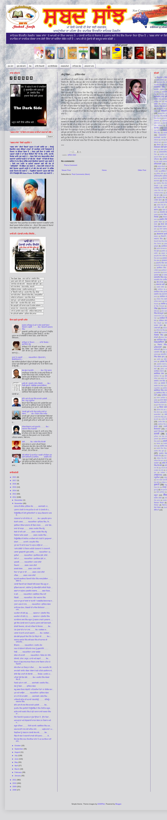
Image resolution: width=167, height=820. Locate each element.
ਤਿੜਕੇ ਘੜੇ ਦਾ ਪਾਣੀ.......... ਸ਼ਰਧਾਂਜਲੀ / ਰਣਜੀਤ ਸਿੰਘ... (32, 683)
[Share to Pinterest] (80, 152)
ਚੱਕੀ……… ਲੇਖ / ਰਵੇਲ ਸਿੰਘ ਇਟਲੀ (33, 442)
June (17, 759)
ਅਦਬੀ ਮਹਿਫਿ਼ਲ (160, 80)
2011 (14, 780)
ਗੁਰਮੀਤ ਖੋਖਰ (159, 265)
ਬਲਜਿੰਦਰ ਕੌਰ (157, 376)
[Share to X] (75, 152)
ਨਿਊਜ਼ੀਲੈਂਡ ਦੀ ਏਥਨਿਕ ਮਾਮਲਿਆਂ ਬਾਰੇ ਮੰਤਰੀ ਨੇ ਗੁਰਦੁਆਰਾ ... (34, 539)
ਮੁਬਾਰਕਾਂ (156, 438)
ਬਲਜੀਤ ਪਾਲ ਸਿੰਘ (159, 381)
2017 (14, 480)
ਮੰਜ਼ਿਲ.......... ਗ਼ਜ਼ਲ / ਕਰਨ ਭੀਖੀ (24, 575)
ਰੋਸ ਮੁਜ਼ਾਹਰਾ (164, 489)
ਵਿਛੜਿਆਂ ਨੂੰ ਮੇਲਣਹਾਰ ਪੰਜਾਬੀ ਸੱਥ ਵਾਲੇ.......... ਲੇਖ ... (31, 733)
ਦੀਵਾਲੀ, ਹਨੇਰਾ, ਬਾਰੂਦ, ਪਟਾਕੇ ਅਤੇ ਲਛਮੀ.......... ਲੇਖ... (32, 659)
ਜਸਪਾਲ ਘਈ (160, 284)
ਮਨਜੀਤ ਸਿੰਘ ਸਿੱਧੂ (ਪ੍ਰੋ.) (160, 417)
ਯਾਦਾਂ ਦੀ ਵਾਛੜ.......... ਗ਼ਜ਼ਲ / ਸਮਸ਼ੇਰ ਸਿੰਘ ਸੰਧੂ (29, 528)
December (19, 500)
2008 (14, 790)
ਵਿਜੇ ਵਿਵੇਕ (157, 507)
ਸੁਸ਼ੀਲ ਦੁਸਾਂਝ (163, 149)
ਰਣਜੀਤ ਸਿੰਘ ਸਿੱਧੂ (161, 448)
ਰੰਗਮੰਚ (158, 443)
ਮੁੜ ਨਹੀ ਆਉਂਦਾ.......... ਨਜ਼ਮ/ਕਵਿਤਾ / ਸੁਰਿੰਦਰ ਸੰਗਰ (31, 693)
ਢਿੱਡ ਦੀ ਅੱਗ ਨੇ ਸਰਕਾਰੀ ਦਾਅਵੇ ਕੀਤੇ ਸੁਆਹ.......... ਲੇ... (32, 736)
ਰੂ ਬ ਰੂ (156, 490)
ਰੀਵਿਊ (164, 487)
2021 (14, 477)
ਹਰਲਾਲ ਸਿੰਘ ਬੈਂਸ (161, 205)
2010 (14, 783)
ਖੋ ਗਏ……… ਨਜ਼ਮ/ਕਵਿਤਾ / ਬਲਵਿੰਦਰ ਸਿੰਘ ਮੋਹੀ (30, 594)
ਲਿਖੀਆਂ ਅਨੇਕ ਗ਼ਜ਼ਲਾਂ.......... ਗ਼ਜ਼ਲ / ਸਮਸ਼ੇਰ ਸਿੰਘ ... (31, 535)
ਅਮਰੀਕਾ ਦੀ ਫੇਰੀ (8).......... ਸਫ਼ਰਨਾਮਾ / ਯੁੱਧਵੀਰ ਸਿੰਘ (32, 613)
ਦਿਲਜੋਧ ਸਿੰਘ (158, 335)
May (16, 762)
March (17, 769)
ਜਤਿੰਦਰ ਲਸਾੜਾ (158, 301)
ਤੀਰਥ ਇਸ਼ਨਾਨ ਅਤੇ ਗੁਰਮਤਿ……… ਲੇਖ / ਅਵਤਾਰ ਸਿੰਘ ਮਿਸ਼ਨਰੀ (35, 428)
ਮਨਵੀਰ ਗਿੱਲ (161, 421)
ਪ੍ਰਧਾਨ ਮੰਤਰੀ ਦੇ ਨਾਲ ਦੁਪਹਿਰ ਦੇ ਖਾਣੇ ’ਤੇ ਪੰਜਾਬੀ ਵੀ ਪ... (32, 510)
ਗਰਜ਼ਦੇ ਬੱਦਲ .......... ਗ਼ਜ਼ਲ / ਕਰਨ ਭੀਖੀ (27, 569)
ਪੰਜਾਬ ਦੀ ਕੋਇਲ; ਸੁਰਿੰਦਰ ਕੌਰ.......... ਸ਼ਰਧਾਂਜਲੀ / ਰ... (31, 506)
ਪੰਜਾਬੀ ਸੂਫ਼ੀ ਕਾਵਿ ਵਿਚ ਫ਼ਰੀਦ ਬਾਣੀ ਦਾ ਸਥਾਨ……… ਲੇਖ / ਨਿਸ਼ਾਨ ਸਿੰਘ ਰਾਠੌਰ (34, 413)
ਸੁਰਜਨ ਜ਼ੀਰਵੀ (161, 166)
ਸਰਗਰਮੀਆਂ (65, 66)
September (19, 749)
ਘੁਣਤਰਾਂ (156, 275)
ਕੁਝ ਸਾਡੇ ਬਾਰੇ (21, 66)
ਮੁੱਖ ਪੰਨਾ (10, 66)
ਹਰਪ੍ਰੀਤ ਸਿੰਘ (160, 197)
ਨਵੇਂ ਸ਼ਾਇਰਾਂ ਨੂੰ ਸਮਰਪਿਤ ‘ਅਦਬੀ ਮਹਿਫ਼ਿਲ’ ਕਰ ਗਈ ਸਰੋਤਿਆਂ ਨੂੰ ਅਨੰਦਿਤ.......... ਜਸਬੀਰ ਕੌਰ (37, 456)
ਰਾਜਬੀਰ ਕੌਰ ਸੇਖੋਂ (158, 470)
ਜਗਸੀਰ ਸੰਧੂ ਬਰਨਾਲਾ (160, 294)
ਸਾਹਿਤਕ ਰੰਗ (76, 66)
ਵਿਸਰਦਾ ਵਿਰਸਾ (159, 503)
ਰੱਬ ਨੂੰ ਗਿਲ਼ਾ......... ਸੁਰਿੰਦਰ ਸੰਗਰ (25, 686)
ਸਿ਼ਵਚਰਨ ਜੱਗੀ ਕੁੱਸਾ (160, 147)
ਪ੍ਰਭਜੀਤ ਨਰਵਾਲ (161, 364)
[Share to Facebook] (78, 152)
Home (104, 170)
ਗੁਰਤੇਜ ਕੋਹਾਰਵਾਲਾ (161, 248)
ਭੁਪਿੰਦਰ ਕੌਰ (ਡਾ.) (161, 409)
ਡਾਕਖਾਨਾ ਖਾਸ (89, 66)
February (18, 772)
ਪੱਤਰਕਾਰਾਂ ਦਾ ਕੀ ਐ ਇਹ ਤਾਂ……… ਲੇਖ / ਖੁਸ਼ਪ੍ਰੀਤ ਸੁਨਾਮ (33, 518)
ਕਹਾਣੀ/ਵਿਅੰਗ (52, 66)
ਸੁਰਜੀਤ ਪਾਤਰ (160, 169)
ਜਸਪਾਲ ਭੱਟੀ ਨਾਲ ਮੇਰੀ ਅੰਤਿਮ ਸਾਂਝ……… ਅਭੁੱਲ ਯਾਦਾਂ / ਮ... (34, 729)
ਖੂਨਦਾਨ (165, 231)
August (17, 752)
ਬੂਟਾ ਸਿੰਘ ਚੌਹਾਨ (160, 405)
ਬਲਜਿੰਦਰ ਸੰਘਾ (159, 373)
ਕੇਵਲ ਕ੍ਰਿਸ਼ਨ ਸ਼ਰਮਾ (160, 226)
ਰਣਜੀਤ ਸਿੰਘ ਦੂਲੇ (159, 451)
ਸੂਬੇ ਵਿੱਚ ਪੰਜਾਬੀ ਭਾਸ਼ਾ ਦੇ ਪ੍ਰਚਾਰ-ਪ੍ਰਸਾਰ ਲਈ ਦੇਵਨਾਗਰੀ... (33, 623)
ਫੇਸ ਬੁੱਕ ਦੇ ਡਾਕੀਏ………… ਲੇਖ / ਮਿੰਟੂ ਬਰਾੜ (37, 370)
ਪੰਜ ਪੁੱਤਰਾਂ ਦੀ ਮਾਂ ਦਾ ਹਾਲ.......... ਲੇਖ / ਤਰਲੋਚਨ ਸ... (31, 630)
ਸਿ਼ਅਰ (159, 145)
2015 (14, 487)
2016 (14, 484)
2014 (14, 490)
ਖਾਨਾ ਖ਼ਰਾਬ (163, 229)
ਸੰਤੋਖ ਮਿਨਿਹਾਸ (158, 125)
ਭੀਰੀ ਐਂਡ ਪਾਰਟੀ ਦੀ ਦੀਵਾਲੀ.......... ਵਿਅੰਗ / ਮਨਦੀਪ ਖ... (33, 674)
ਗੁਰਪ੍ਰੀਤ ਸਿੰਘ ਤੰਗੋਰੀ (159, 255)
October (18, 746)
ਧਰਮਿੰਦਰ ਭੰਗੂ (161, 340)
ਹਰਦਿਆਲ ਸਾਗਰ (158, 193)
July (16, 755)
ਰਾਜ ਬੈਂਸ (156, 468)
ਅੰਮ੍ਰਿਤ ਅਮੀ (157, 101)
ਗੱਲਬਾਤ (156, 236)
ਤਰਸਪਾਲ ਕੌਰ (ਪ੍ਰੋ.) (159, 316)
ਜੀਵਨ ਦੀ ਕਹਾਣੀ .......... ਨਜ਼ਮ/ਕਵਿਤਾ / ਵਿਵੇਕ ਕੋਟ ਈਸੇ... (33, 655)
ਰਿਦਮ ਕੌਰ (156, 487)
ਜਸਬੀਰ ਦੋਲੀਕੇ (160, 287)
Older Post (142, 170)
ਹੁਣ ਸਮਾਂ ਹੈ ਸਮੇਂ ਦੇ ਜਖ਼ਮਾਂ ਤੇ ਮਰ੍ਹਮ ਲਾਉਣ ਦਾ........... (31, 545)
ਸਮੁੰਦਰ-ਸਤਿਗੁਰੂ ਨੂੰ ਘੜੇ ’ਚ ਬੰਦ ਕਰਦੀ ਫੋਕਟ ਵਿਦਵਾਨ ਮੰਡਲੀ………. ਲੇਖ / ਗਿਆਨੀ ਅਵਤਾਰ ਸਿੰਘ (37, 327)
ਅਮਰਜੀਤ (156, 92)
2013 (14, 494)
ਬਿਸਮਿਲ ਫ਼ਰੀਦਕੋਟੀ (160, 402)
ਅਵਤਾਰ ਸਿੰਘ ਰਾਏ (161, 108)
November (19, 503)
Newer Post (66, 170)
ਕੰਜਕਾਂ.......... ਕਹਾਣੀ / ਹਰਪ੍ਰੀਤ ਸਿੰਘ (26, 542)
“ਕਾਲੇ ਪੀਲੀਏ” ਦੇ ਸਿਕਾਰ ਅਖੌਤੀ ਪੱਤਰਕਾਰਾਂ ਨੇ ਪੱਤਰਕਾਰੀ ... (33, 549)
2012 (14, 497)
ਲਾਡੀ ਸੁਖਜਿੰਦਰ (160, 492)
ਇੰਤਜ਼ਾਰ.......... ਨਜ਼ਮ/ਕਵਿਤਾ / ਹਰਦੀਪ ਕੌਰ (28, 645)
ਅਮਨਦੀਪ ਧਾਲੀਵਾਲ (159, 89)
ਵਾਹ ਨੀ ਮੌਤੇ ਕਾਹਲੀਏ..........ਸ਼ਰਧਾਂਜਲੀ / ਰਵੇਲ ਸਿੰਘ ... (31, 696)
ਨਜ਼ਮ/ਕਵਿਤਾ (159, 342)
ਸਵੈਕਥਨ (156, 140)
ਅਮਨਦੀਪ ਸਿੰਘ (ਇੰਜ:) (160, 84)
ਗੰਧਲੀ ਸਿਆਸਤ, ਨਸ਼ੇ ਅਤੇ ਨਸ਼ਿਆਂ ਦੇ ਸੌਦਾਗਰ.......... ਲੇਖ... (33, 626)
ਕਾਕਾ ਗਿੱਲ (163, 214)
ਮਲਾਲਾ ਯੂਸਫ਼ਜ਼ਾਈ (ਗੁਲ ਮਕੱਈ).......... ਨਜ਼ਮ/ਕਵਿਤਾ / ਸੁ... (33, 552)
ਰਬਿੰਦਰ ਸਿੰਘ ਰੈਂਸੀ (162, 458)
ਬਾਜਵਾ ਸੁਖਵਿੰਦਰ (161, 397)
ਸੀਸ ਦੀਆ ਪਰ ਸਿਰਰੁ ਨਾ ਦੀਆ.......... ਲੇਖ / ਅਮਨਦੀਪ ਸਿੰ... (33, 667)
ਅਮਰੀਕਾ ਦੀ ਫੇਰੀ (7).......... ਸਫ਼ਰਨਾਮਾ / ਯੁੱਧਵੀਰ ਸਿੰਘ (32, 616)
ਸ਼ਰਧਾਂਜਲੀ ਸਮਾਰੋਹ (160, 137)
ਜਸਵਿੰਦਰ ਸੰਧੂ (161, 289)
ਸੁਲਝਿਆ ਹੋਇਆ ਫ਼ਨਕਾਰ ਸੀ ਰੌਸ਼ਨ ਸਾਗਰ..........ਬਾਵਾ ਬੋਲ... (33, 525)
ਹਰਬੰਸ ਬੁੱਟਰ (158, 200)
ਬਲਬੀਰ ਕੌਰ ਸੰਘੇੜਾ (159, 385)
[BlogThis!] (73, 152)
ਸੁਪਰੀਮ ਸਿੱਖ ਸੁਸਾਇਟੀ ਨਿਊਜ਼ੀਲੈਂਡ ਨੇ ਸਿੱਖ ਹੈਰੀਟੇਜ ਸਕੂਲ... (32, 708)
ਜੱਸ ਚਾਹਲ (160, 282)
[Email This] (71, 152)
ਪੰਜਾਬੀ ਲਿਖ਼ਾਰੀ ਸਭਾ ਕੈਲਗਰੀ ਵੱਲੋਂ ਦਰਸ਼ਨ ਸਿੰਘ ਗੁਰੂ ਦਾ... (32, 584)
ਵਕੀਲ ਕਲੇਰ (158, 498)
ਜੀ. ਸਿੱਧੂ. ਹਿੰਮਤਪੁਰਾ (159, 306)
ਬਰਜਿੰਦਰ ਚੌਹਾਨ (159, 371)
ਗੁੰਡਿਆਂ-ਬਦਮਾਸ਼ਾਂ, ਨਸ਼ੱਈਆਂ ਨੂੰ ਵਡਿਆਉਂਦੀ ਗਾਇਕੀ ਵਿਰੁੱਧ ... (33, 588)
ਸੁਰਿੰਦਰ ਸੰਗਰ (72, 155)
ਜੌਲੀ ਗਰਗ (156, 311)
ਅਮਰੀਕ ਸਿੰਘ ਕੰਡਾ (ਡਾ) (160, 99)
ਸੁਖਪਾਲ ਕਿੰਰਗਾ (158, 157)
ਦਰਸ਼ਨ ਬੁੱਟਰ (158, 325)
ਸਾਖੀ (162, 140)
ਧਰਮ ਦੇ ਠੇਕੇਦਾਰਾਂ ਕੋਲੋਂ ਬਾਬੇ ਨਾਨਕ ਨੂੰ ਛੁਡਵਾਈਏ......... (31, 648)
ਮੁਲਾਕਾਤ (164, 439)
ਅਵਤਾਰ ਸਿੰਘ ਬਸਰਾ (160, 106)
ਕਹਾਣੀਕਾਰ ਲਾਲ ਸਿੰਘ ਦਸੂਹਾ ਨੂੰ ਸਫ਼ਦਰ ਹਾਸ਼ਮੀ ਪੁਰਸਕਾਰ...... (33, 620)
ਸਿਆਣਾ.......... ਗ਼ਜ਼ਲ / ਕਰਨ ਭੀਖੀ (25, 565)
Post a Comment (70, 165)
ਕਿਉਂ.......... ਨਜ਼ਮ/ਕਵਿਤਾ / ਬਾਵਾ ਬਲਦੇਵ (27, 652)
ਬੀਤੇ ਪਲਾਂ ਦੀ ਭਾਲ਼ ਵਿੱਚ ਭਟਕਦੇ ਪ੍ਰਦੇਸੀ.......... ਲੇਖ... (31, 705)
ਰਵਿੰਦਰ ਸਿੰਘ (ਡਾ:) (159, 460)
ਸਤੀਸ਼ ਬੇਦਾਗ (157, 123)
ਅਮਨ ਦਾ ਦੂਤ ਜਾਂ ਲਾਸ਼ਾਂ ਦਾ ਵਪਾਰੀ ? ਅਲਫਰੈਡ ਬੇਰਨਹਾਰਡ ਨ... (34, 601)
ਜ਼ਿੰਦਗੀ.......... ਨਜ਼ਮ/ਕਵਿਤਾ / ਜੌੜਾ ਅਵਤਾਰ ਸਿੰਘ (30, 598)
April (16, 766)
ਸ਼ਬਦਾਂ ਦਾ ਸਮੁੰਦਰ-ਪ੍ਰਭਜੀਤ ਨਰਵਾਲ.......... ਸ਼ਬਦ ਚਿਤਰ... (32, 591)
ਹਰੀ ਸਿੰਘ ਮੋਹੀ (159, 207)
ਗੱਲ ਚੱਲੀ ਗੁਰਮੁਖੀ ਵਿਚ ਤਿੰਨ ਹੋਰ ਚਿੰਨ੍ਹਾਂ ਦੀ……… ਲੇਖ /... (33, 636)
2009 (14, 786)
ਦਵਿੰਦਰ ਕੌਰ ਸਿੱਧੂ (160, 330)
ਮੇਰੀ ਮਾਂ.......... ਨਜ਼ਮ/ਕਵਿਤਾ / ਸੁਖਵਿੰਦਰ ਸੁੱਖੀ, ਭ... (30, 559)
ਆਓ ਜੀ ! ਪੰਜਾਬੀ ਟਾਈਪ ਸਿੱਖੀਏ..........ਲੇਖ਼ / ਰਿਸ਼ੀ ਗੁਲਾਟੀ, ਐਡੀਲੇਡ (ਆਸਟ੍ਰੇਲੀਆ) (36, 384)
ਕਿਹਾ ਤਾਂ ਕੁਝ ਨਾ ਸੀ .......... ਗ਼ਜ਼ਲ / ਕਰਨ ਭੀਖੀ (29, 572)
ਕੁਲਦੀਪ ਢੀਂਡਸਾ (158, 222)
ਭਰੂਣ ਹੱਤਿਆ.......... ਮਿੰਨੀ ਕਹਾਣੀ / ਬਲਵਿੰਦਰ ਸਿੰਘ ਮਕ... (32, 726)
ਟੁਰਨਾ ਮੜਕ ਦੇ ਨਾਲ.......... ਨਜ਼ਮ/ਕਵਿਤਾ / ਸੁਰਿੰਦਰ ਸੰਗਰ (32, 604)
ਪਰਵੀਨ (158, 359)
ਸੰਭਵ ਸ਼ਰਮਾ (157, 130)
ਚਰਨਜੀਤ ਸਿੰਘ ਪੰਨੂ (160, 277)
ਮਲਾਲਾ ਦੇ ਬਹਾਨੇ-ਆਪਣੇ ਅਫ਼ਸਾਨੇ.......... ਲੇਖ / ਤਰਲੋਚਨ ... (32, 633)
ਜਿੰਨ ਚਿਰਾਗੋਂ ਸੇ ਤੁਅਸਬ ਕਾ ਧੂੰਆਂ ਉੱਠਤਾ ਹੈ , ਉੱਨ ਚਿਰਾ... (32, 717)
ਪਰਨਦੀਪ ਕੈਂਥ (158, 352)
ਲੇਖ (30, 66)
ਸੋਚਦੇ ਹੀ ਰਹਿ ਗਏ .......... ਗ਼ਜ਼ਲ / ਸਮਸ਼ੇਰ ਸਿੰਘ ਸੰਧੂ (30, 532)
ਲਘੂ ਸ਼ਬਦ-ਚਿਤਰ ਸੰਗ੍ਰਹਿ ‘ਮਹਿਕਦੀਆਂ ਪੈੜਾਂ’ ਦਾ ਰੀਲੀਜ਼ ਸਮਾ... (34, 689)
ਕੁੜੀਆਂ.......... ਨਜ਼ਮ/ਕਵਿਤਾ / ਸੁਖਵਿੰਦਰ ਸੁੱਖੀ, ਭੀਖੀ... (31, 555)
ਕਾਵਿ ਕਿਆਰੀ (39, 66)
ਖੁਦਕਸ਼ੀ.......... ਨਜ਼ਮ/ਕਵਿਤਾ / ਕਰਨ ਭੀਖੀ (27, 562)
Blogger (118, 804)
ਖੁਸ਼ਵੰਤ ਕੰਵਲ (157, 231)
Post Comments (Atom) (81, 174)
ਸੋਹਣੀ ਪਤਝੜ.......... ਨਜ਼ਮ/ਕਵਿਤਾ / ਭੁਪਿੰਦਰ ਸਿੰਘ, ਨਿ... (32, 522)
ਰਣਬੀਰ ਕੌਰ (157, 456)
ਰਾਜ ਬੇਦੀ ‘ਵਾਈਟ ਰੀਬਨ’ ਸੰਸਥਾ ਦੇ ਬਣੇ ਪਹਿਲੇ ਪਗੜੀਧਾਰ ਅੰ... (33, 671)
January (18, 776)
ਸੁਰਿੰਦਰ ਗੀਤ (159, 173)
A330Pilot (101, 804)
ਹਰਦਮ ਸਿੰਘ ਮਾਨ (158, 190)
